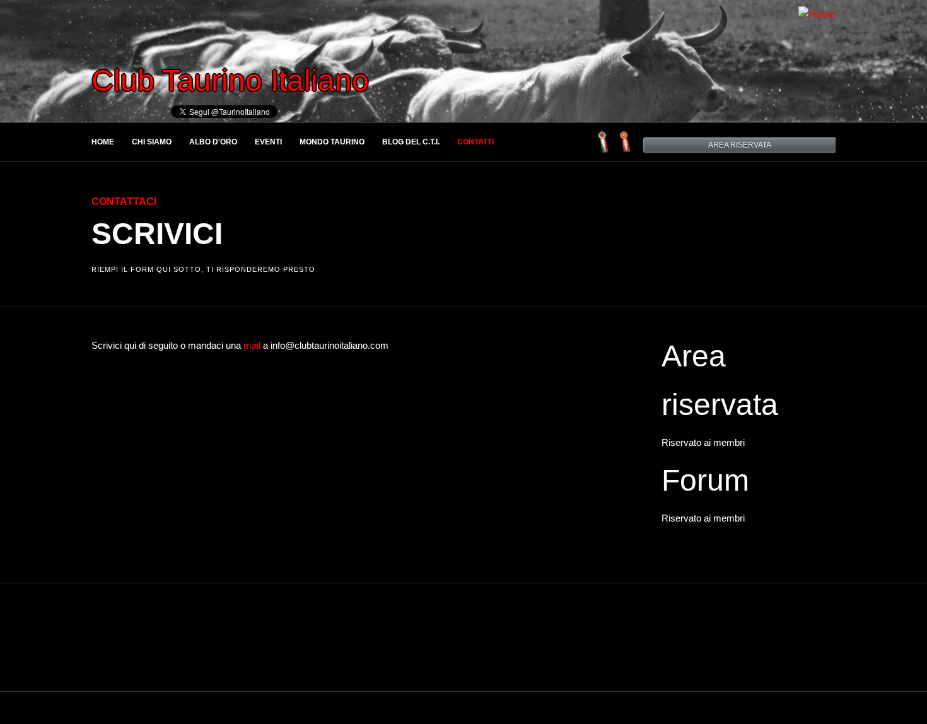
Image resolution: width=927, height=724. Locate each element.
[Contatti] (604, 149)
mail (251, 345)
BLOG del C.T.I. (411, 141)
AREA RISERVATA (739, 145)
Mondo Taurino (332, 141)
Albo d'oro (213, 141)
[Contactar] (626, 149)
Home (102, 141)
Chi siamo (152, 141)
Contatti (475, 141)
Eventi (268, 141)
